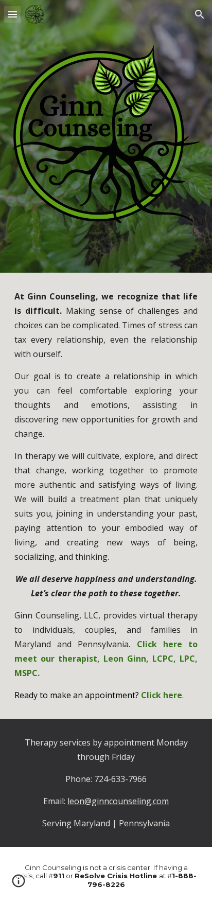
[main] (106, 495)
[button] (12, 14)
